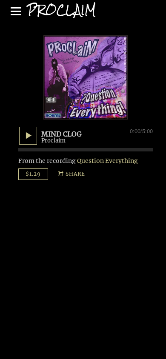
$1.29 (33, 174)
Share (75, 174)
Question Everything (107, 161)
